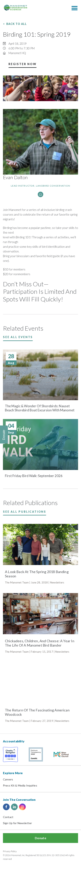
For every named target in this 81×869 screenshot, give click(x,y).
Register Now (22, 64)
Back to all (16, 23)
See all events (18, 337)
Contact (8, 817)
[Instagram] (22, 807)
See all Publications (24, 511)
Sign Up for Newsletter (17, 823)
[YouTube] (30, 807)
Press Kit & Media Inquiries (20, 785)
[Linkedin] (14, 807)
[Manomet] (15, 8)
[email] (40, 194)
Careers (8, 779)
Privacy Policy (10, 851)
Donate (40, 838)
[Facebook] (6, 807)
